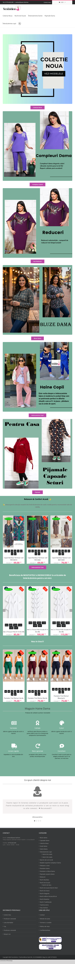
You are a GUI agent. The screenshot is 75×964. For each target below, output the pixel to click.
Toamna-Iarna (44, 905)
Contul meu (7, 915)
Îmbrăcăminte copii (46, 852)
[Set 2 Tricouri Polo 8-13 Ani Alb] (13, 602)
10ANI (15, 625)
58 (18, 551)
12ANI (11, 628)
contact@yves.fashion (21, 2)
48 (9, 691)
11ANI (20, 625)
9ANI (10, 625)
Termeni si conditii (45, 922)
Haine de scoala (47, 854)
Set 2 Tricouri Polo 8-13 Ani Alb (13, 632)
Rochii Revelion (44, 899)
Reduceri (42, 877)
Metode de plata (45, 919)
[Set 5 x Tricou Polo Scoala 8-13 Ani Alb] (37, 602)
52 (9, 551)
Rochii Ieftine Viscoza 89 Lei (48, 896)
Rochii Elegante (44, 893)
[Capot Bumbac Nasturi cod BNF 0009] (61, 532)
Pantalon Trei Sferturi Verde (13, 698)
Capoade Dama (44, 840)
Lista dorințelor (8, 922)
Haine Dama (43, 849)
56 (15, 551)
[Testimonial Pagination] (34, 820)
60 (21, 551)
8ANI (6, 625)
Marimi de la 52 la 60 (46, 860)
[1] (37, 35)
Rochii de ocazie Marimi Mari (49, 888)
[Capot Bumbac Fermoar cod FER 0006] (37, 532)
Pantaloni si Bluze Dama (47, 871)
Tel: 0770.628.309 (8, 2)
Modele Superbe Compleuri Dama (50, 863)
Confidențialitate (45, 930)
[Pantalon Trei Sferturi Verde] (13, 666)
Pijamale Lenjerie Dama (47, 874)
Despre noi (7, 934)
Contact (42, 915)
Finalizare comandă (10, 919)
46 (5, 691)
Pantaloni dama (45, 868)
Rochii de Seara (44, 891)
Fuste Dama (43, 846)
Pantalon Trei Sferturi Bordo (37, 698)
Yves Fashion (44, 908)
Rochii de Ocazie (45, 882)
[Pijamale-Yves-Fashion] (37, 419)
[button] (19, 23)
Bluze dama (43, 838)
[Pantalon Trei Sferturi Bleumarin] (61, 666)
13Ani (16, 628)
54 (12, 551)
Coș (5, 926)
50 (5, 551)
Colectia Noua (44, 843)
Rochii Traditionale (45, 902)
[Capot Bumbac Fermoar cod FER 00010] (13, 532)
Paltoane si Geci (45, 865)
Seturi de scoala (47, 857)
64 (15, 554)
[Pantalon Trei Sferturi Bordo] (37, 666)
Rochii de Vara (46, 885)
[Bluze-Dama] (37, 266)
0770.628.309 (12, 843)
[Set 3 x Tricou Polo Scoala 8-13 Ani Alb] (61, 602)
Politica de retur (45, 926)
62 (12, 554)
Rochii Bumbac (44, 880)
